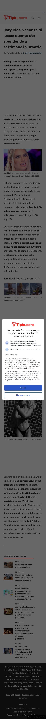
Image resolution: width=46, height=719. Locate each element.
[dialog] (23, 359)
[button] (23, 354)
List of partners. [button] (28, 368)
